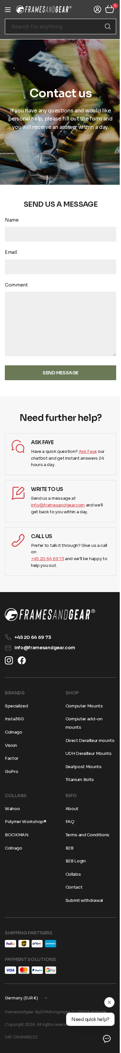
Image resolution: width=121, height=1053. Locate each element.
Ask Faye (88, 451)
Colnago (13, 732)
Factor (11, 758)
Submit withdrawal (82, 909)
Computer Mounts (81, 706)
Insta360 (14, 719)
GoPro (11, 771)
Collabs (70, 882)
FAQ (67, 830)
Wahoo (12, 816)
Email (11, 252)
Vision (11, 745)
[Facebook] (22, 660)
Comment (16, 285)
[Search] (103, 26)
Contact (71, 895)
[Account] (92, 9)
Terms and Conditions (85, 843)
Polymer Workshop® (25, 830)
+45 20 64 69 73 (47, 558)
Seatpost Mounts (81, 774)
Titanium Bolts (77, 788)
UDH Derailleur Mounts (86, 762)
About (69, 816)
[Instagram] (9, 660)
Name (12, 220)
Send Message (58, 373)
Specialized (16, 706)
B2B (67, 856)
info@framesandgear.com (58, 505)
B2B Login (73, 869)
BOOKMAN (16, 843)
